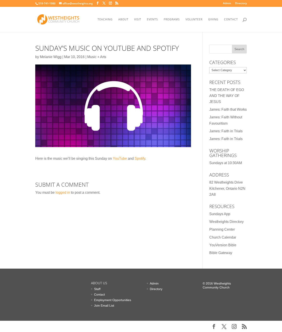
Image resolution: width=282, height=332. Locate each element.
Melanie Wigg (50, 57)
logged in (63, 192)
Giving (213, 19)
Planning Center (222, 229)
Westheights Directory (226, 222)
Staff (97, 289)
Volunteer (194, 19)
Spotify (140, 158)
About (123, 19)
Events (152, 19)
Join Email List (104, 305)
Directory (241, 3)
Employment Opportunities (112, 300)
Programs (172, 19)
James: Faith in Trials (226, 131)
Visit (137, 19)
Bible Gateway (220, 253)
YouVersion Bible (222, 245)
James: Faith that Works (228, 109)
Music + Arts (96, 57)
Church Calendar (222, 237)
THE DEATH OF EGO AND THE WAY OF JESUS (226, 96)
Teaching (105, 19)
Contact (231, 19)
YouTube (120, 158)
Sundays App (219, 214)
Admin (227, 3)
